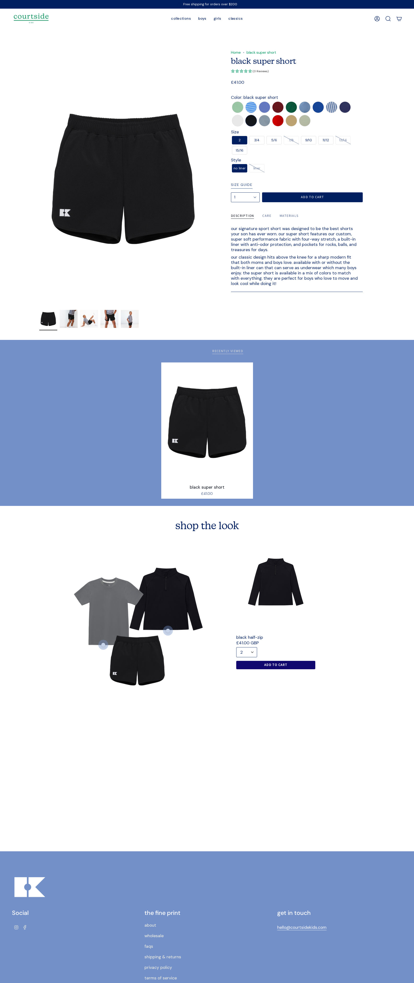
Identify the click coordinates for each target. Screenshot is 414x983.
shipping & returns (162, 956)
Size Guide (242, 185)
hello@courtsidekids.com (302, 927)
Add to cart (275, 665)
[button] (181, 18)
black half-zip (249, 637)
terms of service (160, 978)
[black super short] (207, 422)
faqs (148, 946)
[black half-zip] (275, 581)
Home (236, 52)
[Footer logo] (30, 887)
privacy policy (158, 967)
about (150, 925)
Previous (39, 179)
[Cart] (399, 19)
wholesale (154, 935)
